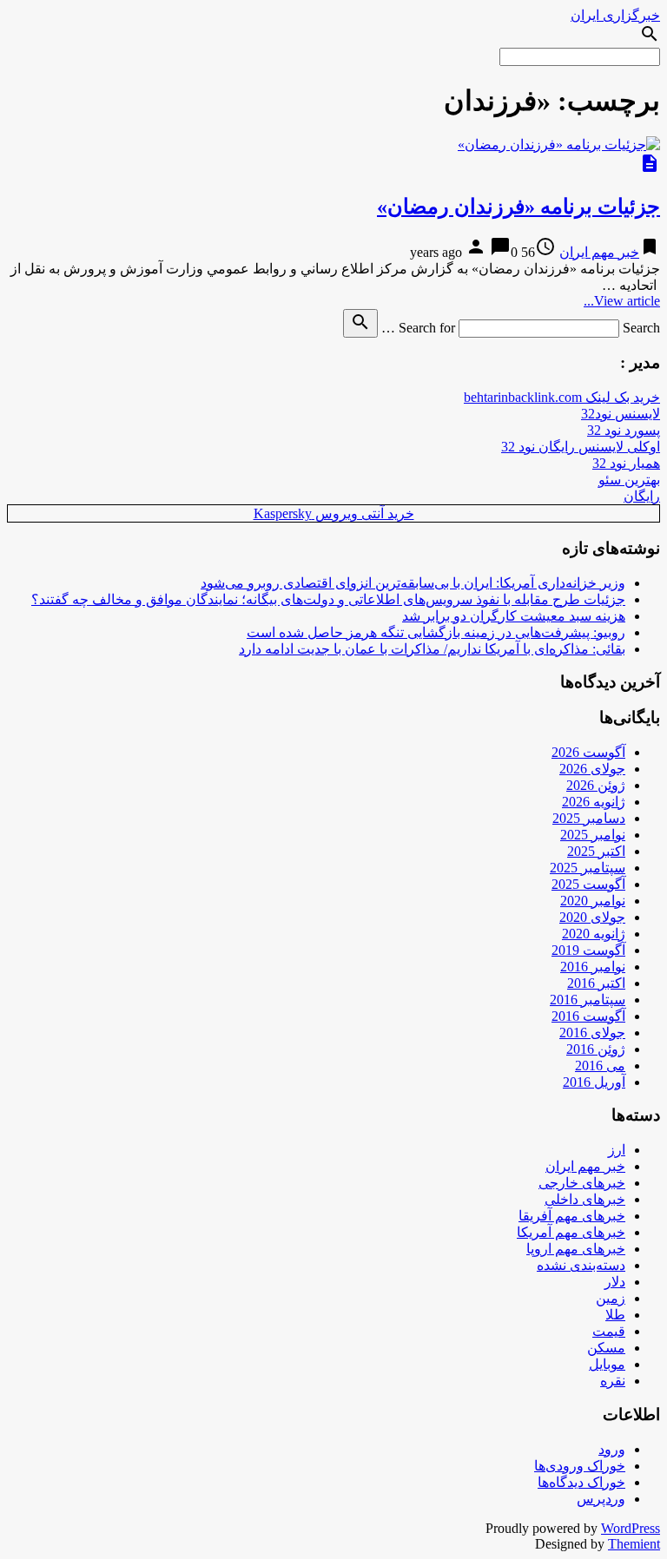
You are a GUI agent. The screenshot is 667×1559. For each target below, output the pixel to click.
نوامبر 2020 (592, 900)
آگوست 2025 (588, 884)
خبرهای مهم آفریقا (571, 1215)
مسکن (606, 1347)
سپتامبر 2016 (587, 999)
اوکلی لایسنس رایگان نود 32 (580, 446)
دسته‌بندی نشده (581, 1265)
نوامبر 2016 (592, 966)
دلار (614, 1281)
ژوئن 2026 (595, 785)
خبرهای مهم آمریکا (571, 1232)
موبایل (607, 1364)
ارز (616, 1149)
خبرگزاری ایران (615, 15)
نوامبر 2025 (592, 834)
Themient (634, 1543)
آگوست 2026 (588, 752)
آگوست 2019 (588, 950)
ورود (611, 1449)
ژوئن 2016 (595, 1049)
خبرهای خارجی (581, 1182)
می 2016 (600, 1065)
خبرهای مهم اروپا (575, 1248)
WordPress (630, 1528)
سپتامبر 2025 (587, 867)
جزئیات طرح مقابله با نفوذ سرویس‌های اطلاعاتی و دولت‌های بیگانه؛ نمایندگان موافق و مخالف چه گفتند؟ (328, 599)
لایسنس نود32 (620, 413)
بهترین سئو (629, 479)
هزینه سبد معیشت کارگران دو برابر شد (513, 615)
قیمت (608, 1331)
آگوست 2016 (588, 1016)
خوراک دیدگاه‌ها (581, 1482)
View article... (622, 300)
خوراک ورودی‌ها (579, 1465)
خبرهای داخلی (585, 1199)
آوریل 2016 (594, 1082)
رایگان (642, 496)
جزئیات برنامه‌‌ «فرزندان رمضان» (518, 206)
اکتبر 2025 (596, 851)
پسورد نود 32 (623, 430)
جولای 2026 (592, 768)
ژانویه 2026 (593, 801)
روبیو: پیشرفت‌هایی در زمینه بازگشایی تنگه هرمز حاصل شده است (436, 632)
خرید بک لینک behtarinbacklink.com (562, 397)
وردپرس (601, 1498)
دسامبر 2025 (588, 818)
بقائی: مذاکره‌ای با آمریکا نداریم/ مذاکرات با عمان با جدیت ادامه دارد (432, 648)
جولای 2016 (592, 1032)
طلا (615, 1314)
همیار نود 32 (626, 463)
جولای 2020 (592, 917)
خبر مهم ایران (599, 252)
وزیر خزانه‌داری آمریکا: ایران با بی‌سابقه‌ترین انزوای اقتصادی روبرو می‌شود (413, 583)
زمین (610, 1298)
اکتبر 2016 (596, 983)
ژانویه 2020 (593, 933)
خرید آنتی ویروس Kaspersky (334, 513)
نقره (612, 1380)
